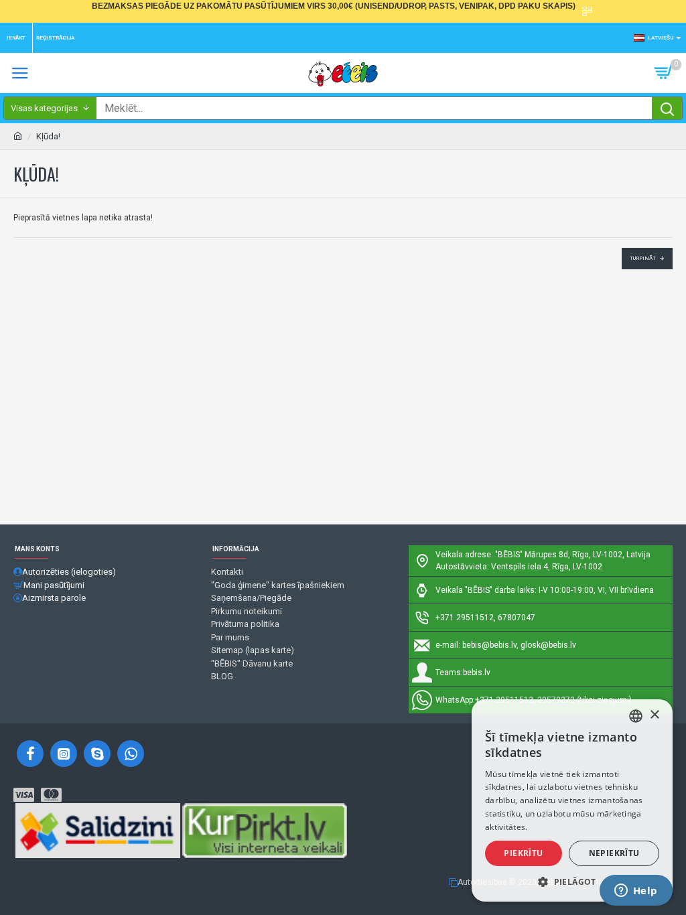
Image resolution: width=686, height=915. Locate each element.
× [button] (654, 715)
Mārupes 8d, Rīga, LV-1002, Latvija (587, 554)
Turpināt (643, 258)
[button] (572, 881)
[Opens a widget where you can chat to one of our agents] (636, 891)
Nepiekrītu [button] (614, 853)
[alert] (572, 800)
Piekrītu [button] (523, 853)
